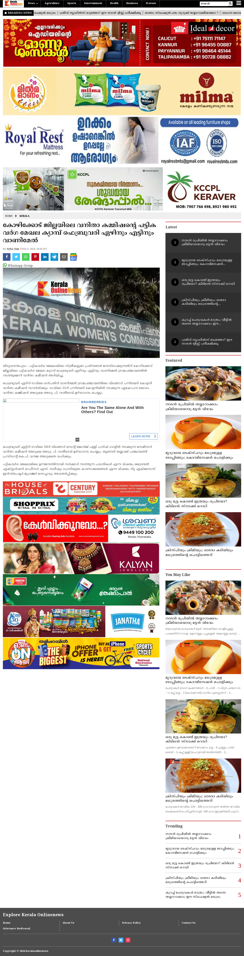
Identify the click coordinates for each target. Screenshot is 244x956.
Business (132, 3)
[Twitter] (121, 940)
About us (68, 923)
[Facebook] (114, 940)
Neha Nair (13, 249)
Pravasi (151, 3)
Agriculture (52, 3)
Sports (71, 3)
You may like (177, 575)
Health (114, 3)
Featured (173, 360)
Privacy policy (131, 923)
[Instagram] (128, 940)
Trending (174, 826)
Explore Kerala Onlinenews (33, 915)
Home (9, 216)
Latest (171, 227)
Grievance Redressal (16, 928)
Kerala (24, 216)
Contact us (189, 923)
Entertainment (93, 3)
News (31, 3)
